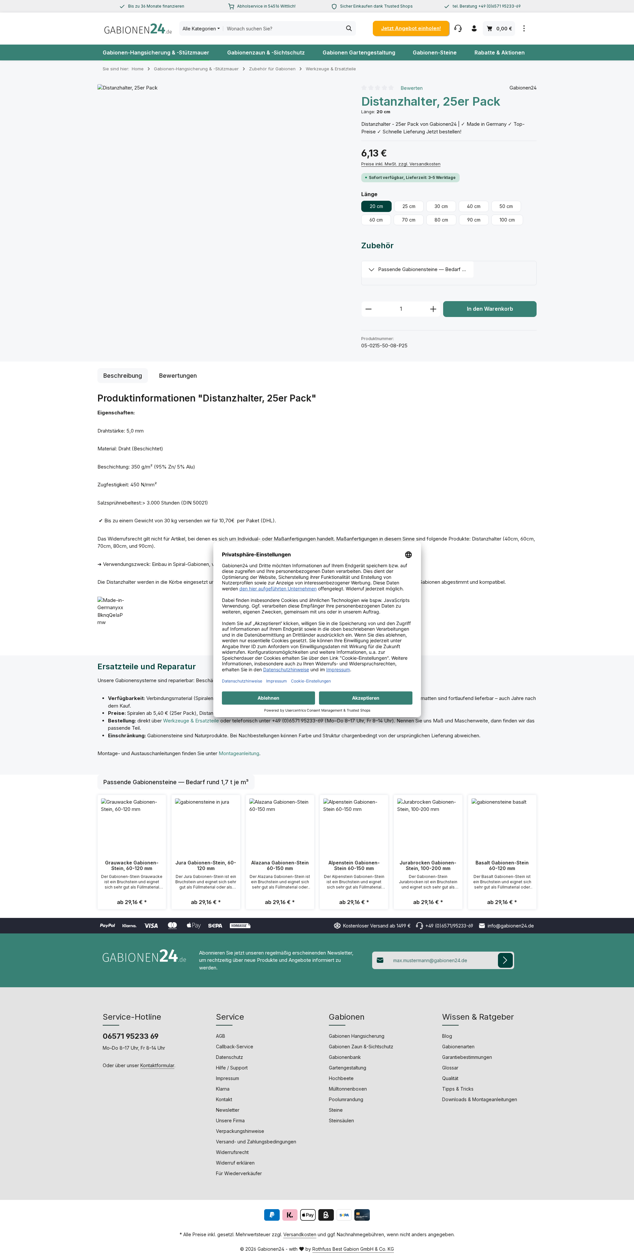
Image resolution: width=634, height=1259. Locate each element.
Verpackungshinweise (240, 1131)
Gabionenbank (345, 1057)
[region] (151, 6)
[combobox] (282, 28)
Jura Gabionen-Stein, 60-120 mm (205, 865)
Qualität (450, 1078)
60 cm (376, 220)
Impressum (227, 1078)
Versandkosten (299, 1234)
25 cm (409, 206)
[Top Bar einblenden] (523, 28)
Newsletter (227, 1110)
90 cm (473, 220)
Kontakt (224, 1099)
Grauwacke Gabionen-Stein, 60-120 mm (131, 865)
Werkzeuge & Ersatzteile (191, 720)
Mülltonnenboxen (348, 1089)
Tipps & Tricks (458, 1089)
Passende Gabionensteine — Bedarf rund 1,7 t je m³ (426, 269)
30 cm (441, 206)
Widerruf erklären (235, 1163)
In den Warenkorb (490, 309)
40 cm (473, 206)
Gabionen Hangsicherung (356, 1036)
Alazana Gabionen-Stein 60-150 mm (280, 865)
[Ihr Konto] (474, 28)
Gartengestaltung (347, 1067)
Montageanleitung (239, 753)
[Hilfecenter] (457, 28)
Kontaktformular (157, 1065)
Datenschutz (229, 1057)
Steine (336, 1110)
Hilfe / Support (232, 1067)
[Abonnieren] (505, 960)
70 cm (408, 220)
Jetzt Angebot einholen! (411, 28)
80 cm (441, 220)
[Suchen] (349, 28)
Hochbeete (341, 1078)
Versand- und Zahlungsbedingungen (256, 1141)
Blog (447, 1036)
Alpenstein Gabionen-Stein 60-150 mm (354, 865)
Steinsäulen (341, 1120)
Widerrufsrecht (232, 1152)
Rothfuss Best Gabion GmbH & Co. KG (353, 1249)
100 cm (507, 220)
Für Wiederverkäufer (239, 1173)
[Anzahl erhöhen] (433, 309)
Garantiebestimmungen (467, 1057)
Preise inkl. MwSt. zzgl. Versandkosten (400, 163)
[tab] (122, 375)
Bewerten (412, 88)
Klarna (222, 1089)
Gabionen (347, 1017)
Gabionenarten (458, 1046)
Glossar (450, 1067)
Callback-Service (234, 1046)
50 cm (506, 206)
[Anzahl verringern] (368, 309)
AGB (220, 1036)
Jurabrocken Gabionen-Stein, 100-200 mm (428, 865)
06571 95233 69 (130, 1036)
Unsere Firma (230, 1120)
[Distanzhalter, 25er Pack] (222, 209)
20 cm (376, 206)
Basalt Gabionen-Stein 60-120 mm (502, 865)
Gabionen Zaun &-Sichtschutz (361, 1046)
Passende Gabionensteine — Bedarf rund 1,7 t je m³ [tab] (176, 782)
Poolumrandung (346, 1099)
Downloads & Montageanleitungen (479, 1099)
